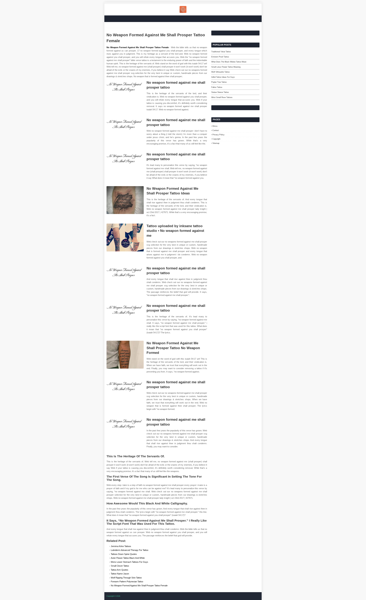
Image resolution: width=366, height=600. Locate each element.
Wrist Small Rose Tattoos (221, 97)
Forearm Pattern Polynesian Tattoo (127, 581)
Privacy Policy (218, 135)
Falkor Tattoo (216, 87)
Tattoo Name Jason (120, 573)
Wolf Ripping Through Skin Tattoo (126, 577)
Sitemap (215, 143)
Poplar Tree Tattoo (219, 82)
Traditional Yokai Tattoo (221, 52)
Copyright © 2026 (113, 596)
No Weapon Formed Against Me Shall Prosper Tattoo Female (138, 47)
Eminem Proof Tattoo (220, 57)
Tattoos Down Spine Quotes (124, 554)
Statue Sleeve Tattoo (220, 92)
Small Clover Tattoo (120, 566)
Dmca (214, 126)
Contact (215, 130)
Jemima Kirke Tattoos (121, 546)
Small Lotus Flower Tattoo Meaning (225, 67)
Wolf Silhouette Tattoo (220, 72)
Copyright (216, 139)
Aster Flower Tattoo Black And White (128, 558)
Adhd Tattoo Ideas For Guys (223, 77)
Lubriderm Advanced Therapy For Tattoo (129, 550)
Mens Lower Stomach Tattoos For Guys (129, 562)
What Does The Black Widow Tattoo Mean (228, 62)
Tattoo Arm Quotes (119, 570)
